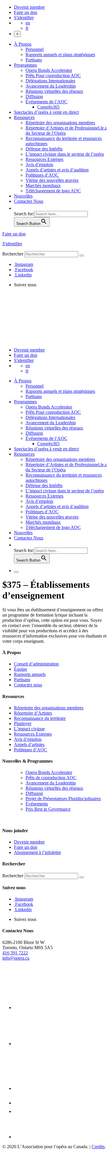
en (28, 22)
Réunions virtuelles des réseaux (54, 91)
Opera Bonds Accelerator (49, 70)
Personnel (35, 49)
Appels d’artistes (29, 744)
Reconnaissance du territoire (40, 718)
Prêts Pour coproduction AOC (53, 75)
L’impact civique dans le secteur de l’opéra (65, 154)
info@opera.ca (15, 958)
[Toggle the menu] (16, 572)
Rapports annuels (30, 674)
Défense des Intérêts (44, 148)
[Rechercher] (81, 255)
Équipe (20, 669)
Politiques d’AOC (42, 175)
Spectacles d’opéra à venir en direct (46, 112)
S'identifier (24, 17)
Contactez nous (28, 684)
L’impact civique (29, 728)
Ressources (24, 117)
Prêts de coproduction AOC (51, 777)
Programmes (25, 65)
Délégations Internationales (50, 80)
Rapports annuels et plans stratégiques (60, 54)
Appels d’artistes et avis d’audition (57, 169)
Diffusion (34, 96)
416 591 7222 (15, 952)
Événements (37, 803)
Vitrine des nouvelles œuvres (52, 180)
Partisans (34, 59)
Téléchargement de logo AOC (53, 190)
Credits (98, 1146)
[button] (17, 208)
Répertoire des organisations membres (60, 122)
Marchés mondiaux (43, 185)
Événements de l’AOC (46, 101)
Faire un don (25, 12)
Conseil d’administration (36, 663)
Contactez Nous (28, 201)
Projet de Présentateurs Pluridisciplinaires (63, 798)
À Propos (22, 44)
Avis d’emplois (39, 164)
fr (27, 28)
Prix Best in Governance (48, 809)
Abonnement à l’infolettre (37, 852)
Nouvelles (23, 195)
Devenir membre (29, 7)
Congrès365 (48, 106)
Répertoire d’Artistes (33, 713)
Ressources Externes (44, 159)
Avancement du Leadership (51, 86)
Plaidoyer (22, 723)
